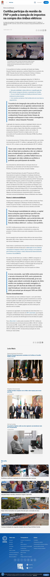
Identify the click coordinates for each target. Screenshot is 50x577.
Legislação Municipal (25, 550)
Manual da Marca (12, 556)
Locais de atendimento (14, 552)
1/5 (43, 61)
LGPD (22, 542)
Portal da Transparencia (26, 540)
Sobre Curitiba (12, 550)
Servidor (11, 544)
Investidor (11, 546)
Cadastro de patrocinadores (39, 548)
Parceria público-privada (39, 546)
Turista (10, 548)
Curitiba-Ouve (23, 548)
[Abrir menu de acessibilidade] (2, 574)
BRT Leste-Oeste (31, 313)
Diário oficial (23, 552)
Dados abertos (24, 544)
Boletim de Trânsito (13, 554)
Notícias (11, 542)
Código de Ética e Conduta (26, 556)
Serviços (11, 540)
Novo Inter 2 (13, 321)
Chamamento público (38, 542)
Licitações (36, 540)
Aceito (46, 574)
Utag (21, 554)
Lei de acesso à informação (26, 546)
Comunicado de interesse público (41, 544)
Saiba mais (35, 575)
